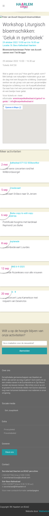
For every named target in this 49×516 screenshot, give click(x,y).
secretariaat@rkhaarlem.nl (15, 487)
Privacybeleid (9, 429)
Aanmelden (24, 351)
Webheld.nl (44, 511)
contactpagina (33, 490)
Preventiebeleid (10, 433)
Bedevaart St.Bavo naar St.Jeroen (20, 193)
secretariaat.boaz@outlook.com (17, 478)
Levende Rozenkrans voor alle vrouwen (22, 272)
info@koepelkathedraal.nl (21, 101)
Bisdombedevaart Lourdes (16, 247)
